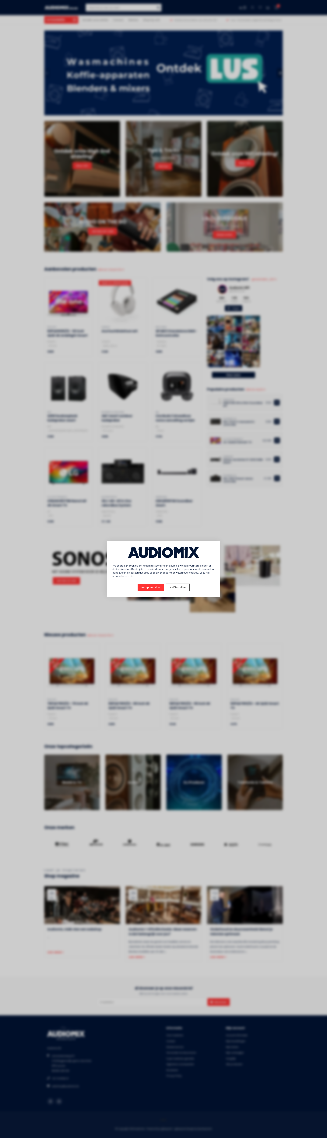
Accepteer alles (150, 587)
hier (208, 572)
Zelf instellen (178, 587)
